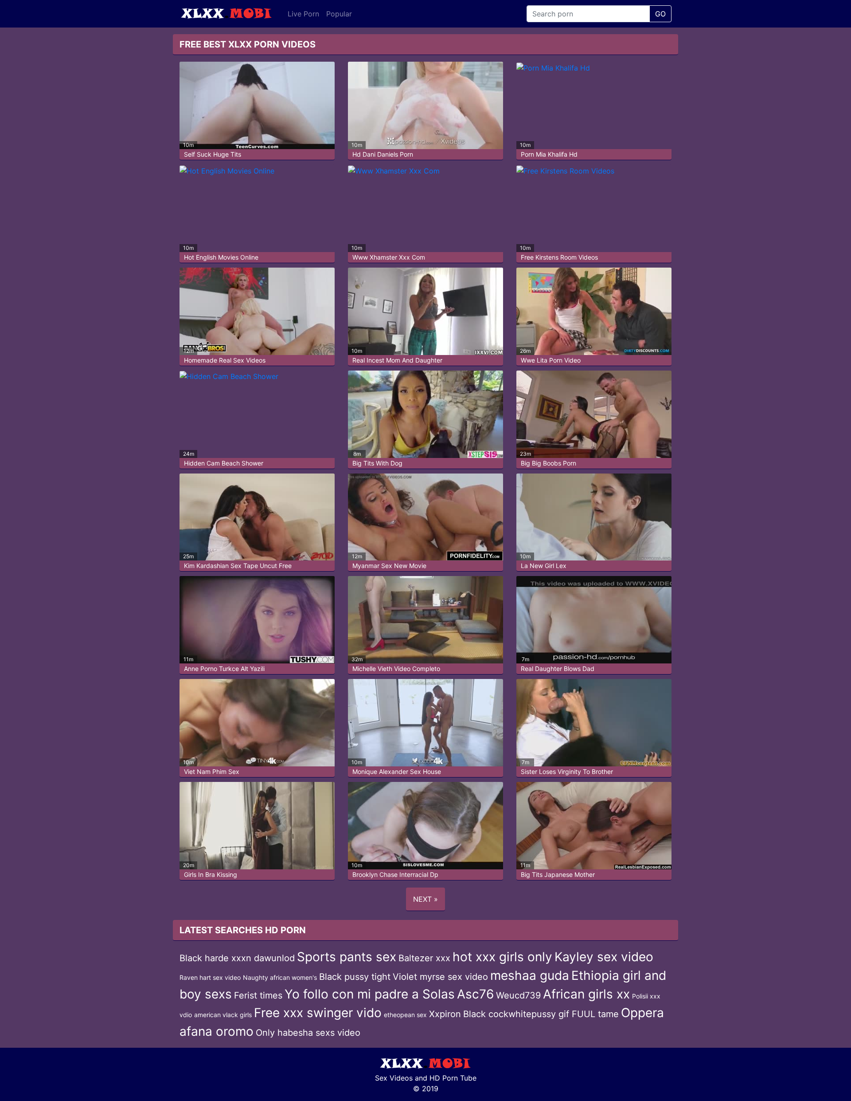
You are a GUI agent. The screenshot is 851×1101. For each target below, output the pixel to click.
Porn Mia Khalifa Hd (549, 154)
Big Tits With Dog (377, 463)
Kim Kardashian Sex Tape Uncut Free (238, 565)
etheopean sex (405, 1014)
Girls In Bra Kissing (210, 874)
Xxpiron (445, 1014)
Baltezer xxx (424, 958)
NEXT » (425, 899)
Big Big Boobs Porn (548, 463)
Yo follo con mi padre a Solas (370, 994)
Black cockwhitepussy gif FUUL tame (541, 1014)
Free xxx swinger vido (318, 1012)
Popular (339, 13)
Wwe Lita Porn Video (551, 360)
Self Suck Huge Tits (212, 154)
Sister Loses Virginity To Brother (567, 771)
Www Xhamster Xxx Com (388, 257)
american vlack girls (223, 1014)
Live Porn (303, 13)
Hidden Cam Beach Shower (223, 463)
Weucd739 (518, 995)
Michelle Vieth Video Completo (396, 668)
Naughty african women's (280, 977)
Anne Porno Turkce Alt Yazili (224, 668)
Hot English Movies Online (221, 257)
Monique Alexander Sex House (396, 771)
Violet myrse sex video (440, 976)
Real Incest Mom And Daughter (397, 360)
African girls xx (586, 994)
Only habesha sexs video (308, 1032)
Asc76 (475, 994)
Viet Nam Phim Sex (211, 771)
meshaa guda (529, 975)
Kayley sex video (603, 956)
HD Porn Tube (452, 1077)
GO (660, 13)
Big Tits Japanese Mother (558, 874)
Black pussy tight (354, 976)
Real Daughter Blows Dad (557, 668)
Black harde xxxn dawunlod (237, 958)
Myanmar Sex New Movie (389, 565)
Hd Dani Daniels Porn (382, 154)
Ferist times (258, 995)
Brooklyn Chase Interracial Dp (395, 874)
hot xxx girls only (502, 956)
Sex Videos (394, 1077)
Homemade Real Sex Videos (224, 360)
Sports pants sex (346, 956)
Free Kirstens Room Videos (559, 257)
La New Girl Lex (543, 565)
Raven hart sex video (210, 977)
